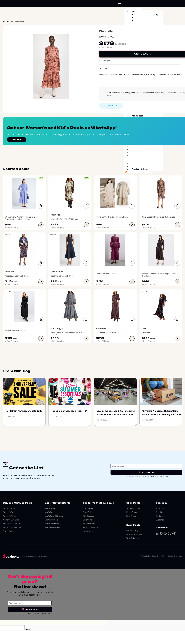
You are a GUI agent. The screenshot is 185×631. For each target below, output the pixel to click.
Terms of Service (150, 476)
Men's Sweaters (51, 520)
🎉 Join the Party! (146, 472)
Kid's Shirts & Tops (90, 527)
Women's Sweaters (11, 520)
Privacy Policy (163, 476)
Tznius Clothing (9, 531)
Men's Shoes (131, 512)
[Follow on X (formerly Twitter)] (169, 534)
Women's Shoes (133, 508)
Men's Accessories (52, 527)
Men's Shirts (50, 508)
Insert (28, 630)
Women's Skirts (9, 516)
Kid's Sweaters (89, 531)
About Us (159, 512)
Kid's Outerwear (89, 524)
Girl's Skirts (87, 520)
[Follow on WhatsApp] (165, 534)
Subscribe (160, 520)
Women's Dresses (15, 21)
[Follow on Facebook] (161, 534)
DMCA (170, 556)
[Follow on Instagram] (157, 534)
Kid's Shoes (131, 516)
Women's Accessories (12, 527)
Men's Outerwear (52, 524)
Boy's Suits (87, 512)
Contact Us (160, 516)
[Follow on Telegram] (174, 534)
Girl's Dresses (88, 516)
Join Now (16, 140)
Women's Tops (9, 508)
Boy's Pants (88, 508)
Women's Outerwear (11, 524)
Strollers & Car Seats (134, 534)
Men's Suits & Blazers (54, 516)
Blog (127, 175)
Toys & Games (132, 538)
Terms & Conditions (159, 556)
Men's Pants (50, 512)
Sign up (110, 93)
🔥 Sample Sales (133, 172)
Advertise (160, 508)
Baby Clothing (132, 531)
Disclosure (178, 556)
